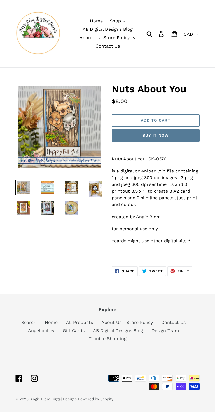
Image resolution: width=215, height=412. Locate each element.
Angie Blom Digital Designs (53, 399)
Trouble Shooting (108, 338)
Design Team (165, 330)
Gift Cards (74, 330)
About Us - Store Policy (127, 322)
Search (28, 322)
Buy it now (155, 135)
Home (51, 322)
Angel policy (41, 330)
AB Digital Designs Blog (118, 330)
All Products (79, 322)
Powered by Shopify (95, 399)
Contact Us (173, 322)
